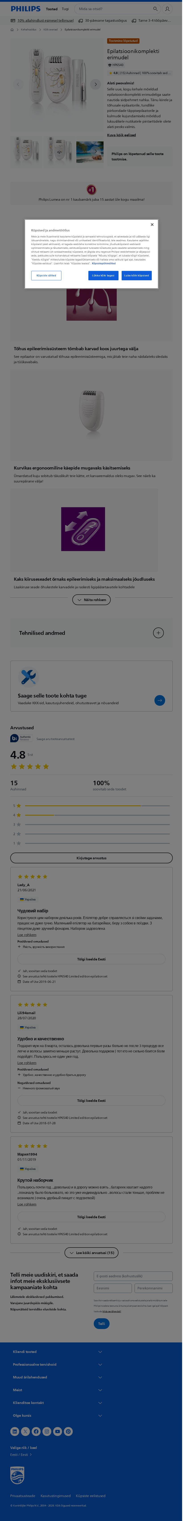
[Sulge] (151, 224)
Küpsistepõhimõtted (102, 263)
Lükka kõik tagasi (102, 275)
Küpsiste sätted (44, 275)
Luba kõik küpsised (135, 275)
